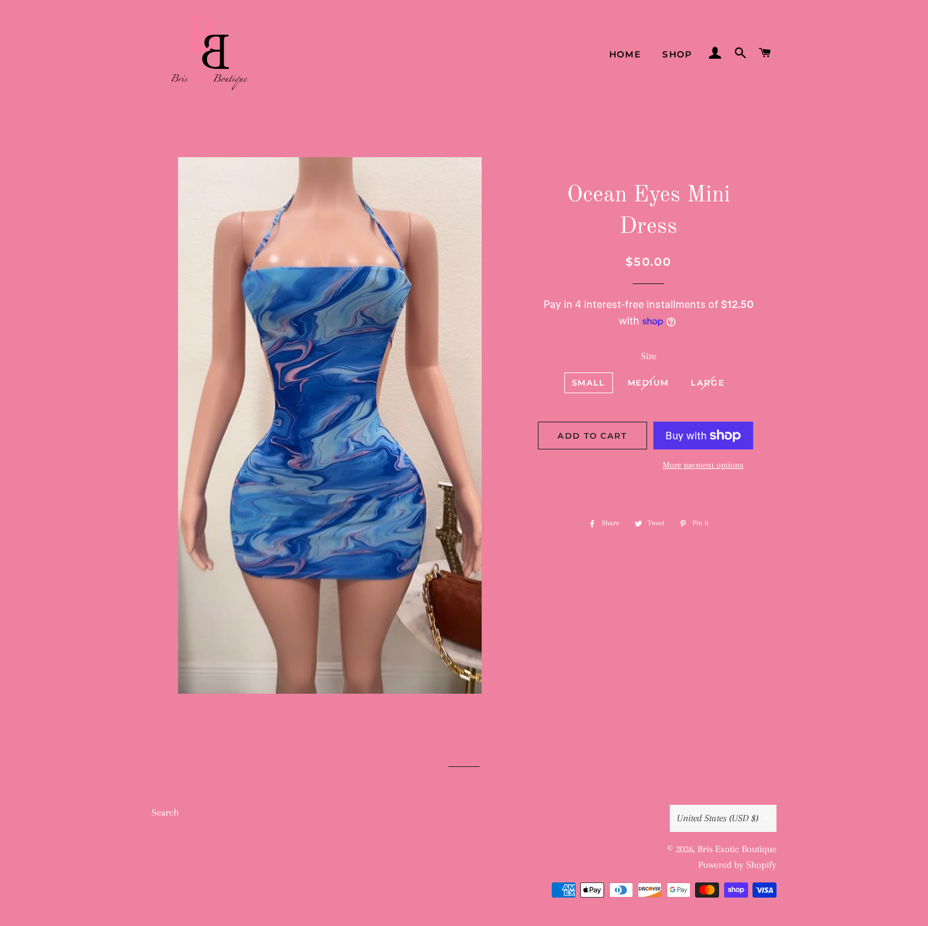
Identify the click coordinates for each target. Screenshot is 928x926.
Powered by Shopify (737, 864)
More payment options (703, 465)
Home (625, 54)
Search (165, 812)
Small (588, 382)
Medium (648, 382)
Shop (677, 54)
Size (649, 356)
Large (708, 382)
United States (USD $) (717, 818)
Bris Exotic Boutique (737, 849)
